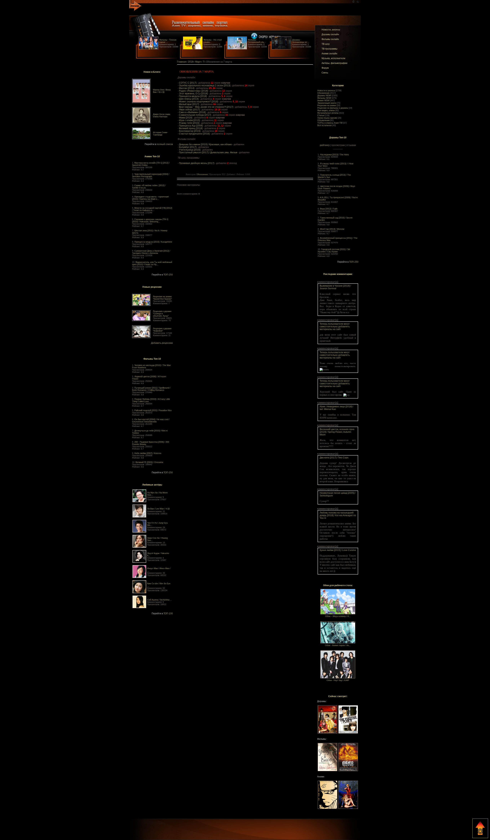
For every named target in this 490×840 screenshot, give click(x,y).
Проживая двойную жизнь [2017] (196, 163)
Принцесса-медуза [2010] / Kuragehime (153, 242)
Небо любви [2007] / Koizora (147, 453)
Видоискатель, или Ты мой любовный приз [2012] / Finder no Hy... (152, 263)
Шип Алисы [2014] (188, 99)
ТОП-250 (168, 274)
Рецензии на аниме (326, 105)
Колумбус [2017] (187, 147)
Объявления (323, 120)
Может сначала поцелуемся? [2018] (198, 101)
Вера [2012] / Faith (328, 209)
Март (198, 61)
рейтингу (325, 145)
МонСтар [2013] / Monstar (332, 229)
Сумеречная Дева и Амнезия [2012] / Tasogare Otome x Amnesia (151, 252)
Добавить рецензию (162, 343)
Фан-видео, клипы (326, 110)
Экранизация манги (326, 103)
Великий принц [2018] (191, 128)
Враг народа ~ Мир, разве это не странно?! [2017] (206, 107)
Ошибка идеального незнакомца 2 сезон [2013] (204, 85)
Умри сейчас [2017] (189, 109)
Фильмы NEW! (324, 98)
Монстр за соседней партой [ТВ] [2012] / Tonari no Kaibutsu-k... (152, 209)
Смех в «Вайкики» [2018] (192, 112)
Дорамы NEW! (324, 95)
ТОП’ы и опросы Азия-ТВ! (330, 123)
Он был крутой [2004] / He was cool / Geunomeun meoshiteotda (150, 420)
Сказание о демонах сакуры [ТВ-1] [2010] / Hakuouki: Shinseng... (150, 220)
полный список (165, 144)
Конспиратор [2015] (189, 131)
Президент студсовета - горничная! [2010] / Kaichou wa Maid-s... (150, 198)
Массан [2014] (186, 88)
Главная (181, 61)
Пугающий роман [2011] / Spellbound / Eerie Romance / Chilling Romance (151, 389)
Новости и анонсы (326, 90)
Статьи (320, 115)
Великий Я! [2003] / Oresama (149, 462)
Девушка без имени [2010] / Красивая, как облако (205, 144)
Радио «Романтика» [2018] (193, 91)
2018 (190, 61)
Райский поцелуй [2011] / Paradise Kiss (153, 410)
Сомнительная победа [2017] (195, 115)
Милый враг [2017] (189, 104)
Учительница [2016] (189, 149)
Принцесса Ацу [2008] (191, 125)
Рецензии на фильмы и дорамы (332, 108)
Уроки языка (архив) (327, 118)
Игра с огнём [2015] (189, 120)
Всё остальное (324, 125)
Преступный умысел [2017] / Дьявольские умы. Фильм (208, 152)
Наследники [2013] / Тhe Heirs (334, 154)
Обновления (323, 93)
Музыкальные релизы (328, 113)
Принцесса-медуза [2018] (193, 96)
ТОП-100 (168, 613)
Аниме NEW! (323, 100)
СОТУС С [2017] (187, 82)
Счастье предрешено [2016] (194, 133)
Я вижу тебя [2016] (189, 123)
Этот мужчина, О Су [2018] (193, 93)
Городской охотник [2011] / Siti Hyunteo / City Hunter (334, 250)
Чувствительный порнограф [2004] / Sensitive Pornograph (150, 175)
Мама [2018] (185, 117)
